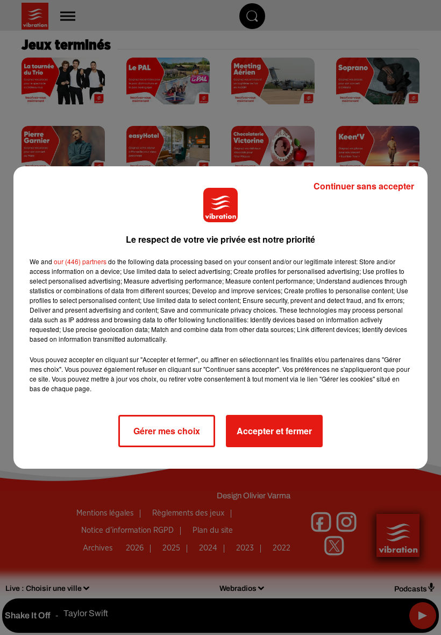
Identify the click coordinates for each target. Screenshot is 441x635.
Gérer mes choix (166, 431)
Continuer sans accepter (364, 186)
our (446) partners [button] (80, 261)
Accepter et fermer (274, 431)
